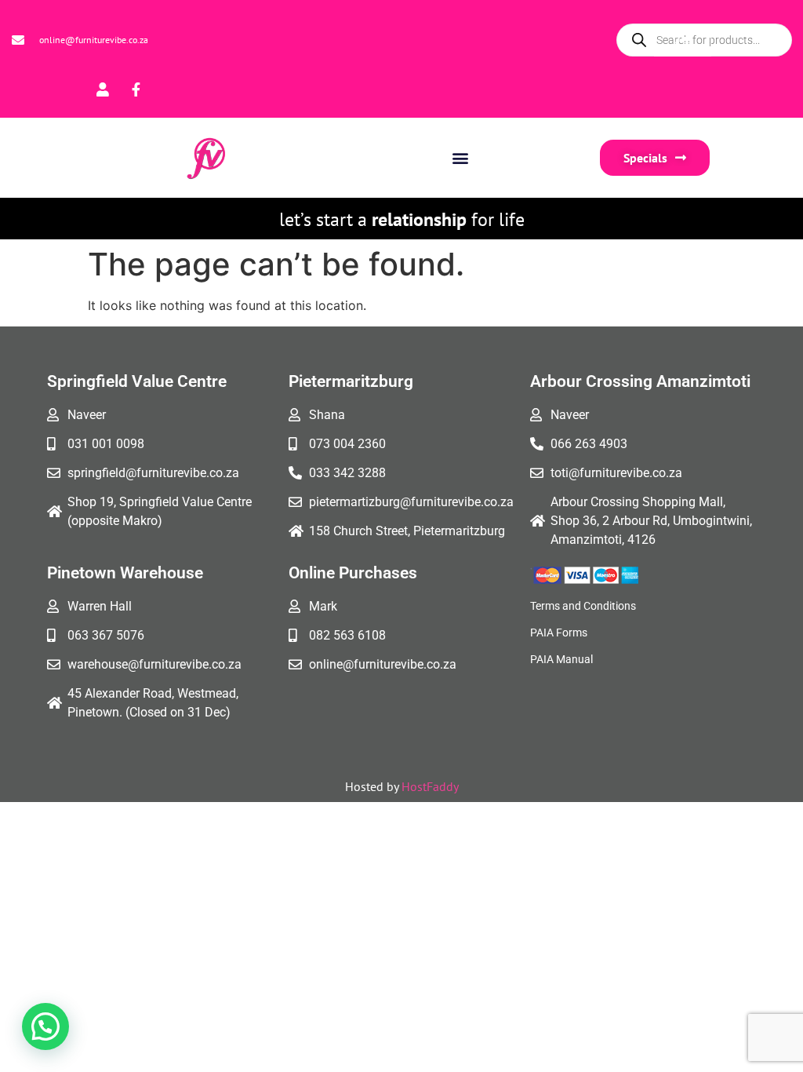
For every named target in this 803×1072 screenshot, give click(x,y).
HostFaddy (430, 786)
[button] (460, 157)
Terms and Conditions (583, 606)
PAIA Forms (558, 632)
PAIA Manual (561, 659)
